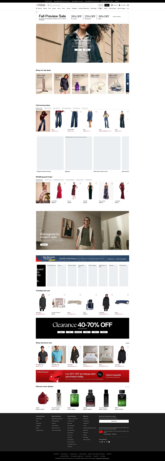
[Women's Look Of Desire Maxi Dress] (122, 191)
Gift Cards (53, 423)
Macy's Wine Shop (71, 430)
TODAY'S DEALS (48, 1)
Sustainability (85, 437)
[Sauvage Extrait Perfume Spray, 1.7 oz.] (90, 302)
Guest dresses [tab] (39, 179)
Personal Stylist (70, 432)
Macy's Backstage (71, 425)
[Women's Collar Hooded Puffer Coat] (43, 302)
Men (78, 49)
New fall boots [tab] (56, 108)
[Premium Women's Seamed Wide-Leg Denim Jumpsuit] (122, 119)
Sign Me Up (114, 421)
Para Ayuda (38, 425)
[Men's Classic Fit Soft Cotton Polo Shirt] (43, 354)
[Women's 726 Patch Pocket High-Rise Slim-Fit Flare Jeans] (106, 119)
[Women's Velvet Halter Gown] (90, 191)
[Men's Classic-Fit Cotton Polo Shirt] (59, 354)
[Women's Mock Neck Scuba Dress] (74, 191)
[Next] (128, 84)
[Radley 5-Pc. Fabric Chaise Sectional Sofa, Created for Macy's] (74, 302)
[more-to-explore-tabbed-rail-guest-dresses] (43, 192)
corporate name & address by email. (102, 458)
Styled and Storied (86, 439)
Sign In (107, 5)
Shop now (44, 244)
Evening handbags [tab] (70, 179)
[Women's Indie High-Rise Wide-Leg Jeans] (74, 119)
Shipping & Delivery (39, 430)
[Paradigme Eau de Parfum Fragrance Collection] (74, 398)
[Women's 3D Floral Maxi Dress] (59, 191)
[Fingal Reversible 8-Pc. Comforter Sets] (90, 354)
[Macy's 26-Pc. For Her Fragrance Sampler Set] (59, 302)
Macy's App (70, 423)
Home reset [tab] (85, 108)
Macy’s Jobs (85, 430)
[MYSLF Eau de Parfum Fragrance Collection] (106, 398)
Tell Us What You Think (72, 444)
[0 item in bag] (128, 5)
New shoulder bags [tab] (66, 108)
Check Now (114, 434)
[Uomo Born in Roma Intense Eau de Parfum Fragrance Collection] (90, 398)
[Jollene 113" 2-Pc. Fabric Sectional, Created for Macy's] (122, 302)
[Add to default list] (64, 112)
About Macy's (85, 418)
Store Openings (70, 439)
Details (42, 19)
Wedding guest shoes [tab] (59, 179)
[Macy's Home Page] (40, 5)
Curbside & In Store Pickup (72, 418)
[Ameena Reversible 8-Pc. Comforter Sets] (106, 354)
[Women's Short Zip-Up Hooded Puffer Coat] (74, 354)
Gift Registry (70, 446)
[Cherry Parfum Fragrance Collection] (43, 398)
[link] (59, 130)
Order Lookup (38, 423)
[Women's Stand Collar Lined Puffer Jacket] (122, 354)
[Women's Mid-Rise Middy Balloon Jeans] (59, 119)
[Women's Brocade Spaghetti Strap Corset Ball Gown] (106, 191)
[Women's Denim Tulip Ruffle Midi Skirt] (90, 119)
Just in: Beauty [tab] (76, 108)
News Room (85, 432)
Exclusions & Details (107, 434)
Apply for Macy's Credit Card (57, 418)
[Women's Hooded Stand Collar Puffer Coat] (106, 302)
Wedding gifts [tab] (88, 179)
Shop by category (117, 16)
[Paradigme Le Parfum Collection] (122, 398)
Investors (84, 425)
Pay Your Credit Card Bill (56, 430)
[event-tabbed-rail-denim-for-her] (43, 121)
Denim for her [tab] (39, 108)
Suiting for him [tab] (48, 179)
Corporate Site (85, 423)
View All (127, 343)
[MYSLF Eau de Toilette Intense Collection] (59, 398)
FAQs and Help (39, 418)
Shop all (67, 171)
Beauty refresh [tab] (79, 179)
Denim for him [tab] (47, 108)
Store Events (70, 437)
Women (86, 49)
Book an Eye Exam (71, 441)
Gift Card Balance (55, 425)
